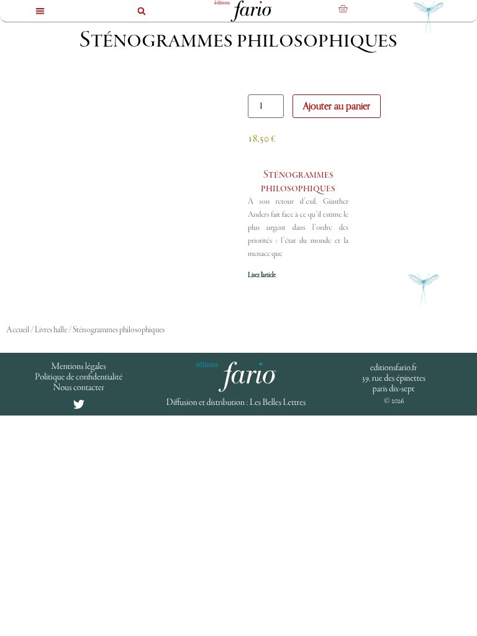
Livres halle (51, 330)
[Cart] (343, 9)
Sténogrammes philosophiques (298, 182)
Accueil (17, 330)
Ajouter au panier (336, 106)
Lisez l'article (262, 275)
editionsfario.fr (393, 367)
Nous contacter (78, 387)
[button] (40, 11)
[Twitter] (79, 404)
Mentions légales (79, 366)
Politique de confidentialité (78, 377)
